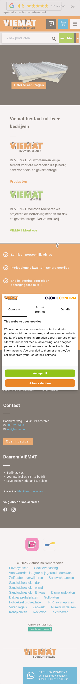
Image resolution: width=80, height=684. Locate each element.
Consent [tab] (14, 309)
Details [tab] (65, 309)
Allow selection (40, 383)
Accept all (40, 373)
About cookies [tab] (40, 309)
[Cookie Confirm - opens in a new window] (60, 298)
